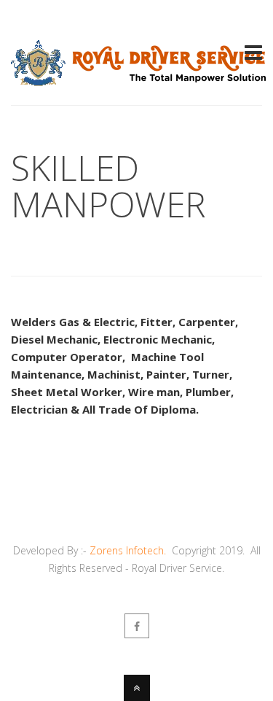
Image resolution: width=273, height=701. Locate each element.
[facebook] (136, 625)
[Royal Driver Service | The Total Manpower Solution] (138, 77)
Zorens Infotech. (128, 550)
